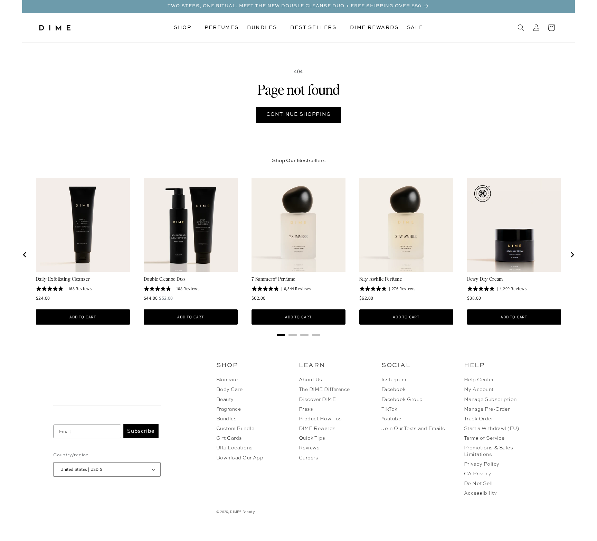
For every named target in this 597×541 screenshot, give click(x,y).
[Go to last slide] (25, 255)
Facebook (393, 389)
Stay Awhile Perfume (380, 279)
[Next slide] (572, 255)
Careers (308, 458)
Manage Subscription (490, 399)
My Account (479, 389)
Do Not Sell (478, 483)
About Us (310, 379)
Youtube (391, 419)
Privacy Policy (482, 464)
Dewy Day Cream (485, 279)
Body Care (229, 389)
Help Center (479, 379)
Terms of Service (484, 438)
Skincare (227, 379)
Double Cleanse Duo (164, 279)
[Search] (521, 27)
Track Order (478, 419)
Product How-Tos (320, 419)
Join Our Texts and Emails (413, 428)
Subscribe (141, 431)
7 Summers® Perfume (273, 279)
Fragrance (228, 409)
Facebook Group (402, 399)
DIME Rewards (317, 428)
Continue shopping (298, 114)
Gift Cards (229, 438)
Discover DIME (317, 399)
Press (306, 409)
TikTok (389, 409)
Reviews (309, 448)
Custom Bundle (235, 428)
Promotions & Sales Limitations (488, 451)
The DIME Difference (324, 389)
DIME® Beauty (242, 511)
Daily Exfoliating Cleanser (63, 279)
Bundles (226, 419)
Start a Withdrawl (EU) (491, 428)
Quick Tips (312, 438)
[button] (185, 27)
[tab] (281, 335)
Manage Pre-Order (487, 409)
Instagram (393, 379)
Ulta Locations (234, 448)
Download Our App (240, 458)
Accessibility (480, 493)
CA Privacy (478, 474)
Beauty (225, 399)
